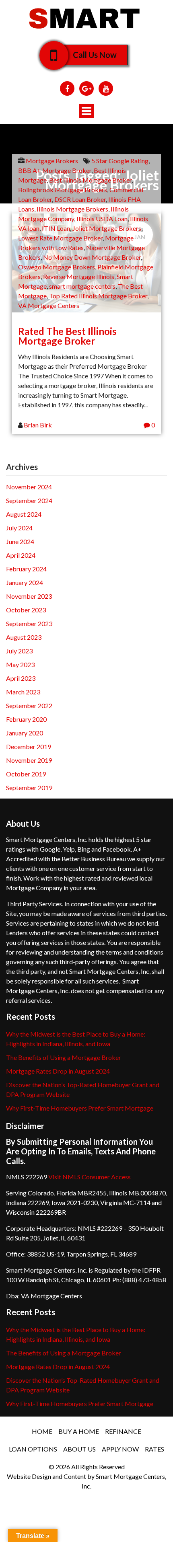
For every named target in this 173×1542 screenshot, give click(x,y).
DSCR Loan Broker (80, 199)
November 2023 (29, 596)
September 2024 (29, 500)
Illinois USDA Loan (102, 218)
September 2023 (29, 623)
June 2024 (20, 541)
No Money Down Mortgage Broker (92, 257)
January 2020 (24, 733)
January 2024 (24, 582)
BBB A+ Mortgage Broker (54, 170)
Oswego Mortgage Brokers (56, 267)
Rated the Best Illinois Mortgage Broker (67, 336)
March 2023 (23, 692)
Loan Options (33, 1449)
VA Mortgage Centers (48, 305)
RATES (154, 1449)
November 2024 (29, 487)
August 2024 (23, 514)
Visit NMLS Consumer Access (89, 1177)
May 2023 (20, 664)
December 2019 (28, 746)
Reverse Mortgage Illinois (78, 276)
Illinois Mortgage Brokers (72, 209)
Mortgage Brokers (52, 160)
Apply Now (120, 1449)
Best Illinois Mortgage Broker (90, 180)
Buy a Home (78, 1431)
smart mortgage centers (82, 286)
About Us (79, 1449)
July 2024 (19, 528)
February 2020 (26, 719)
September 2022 (29, 705)
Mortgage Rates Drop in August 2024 (58, 1071)
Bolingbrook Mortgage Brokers (62, 189)
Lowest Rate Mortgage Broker (60, 238)
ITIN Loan (56, 228)
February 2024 (26, 569)
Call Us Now (95, 55)
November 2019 (29, 760)
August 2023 (23, 637)
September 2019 (29, 787)
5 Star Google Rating (119, 160)
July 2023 (19, 651)
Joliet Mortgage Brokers (106, 228)
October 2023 (26, 610)
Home (42, 1431)
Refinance (123, 1431)
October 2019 (26, 774)
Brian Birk (38, 425)
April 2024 (20, 555)
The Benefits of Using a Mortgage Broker (63, 1057)
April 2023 (20, 678)
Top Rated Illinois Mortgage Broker (98, 296)
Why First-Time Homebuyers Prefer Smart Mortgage (79, 1108)
